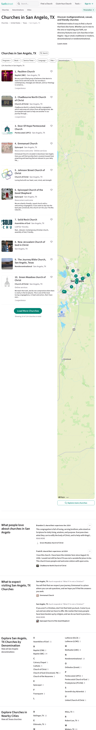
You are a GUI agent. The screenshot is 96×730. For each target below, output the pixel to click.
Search (45, 53)
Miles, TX (68, 711)
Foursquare (38, 693)
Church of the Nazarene (43, 676)
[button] (90, 525)
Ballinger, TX (38, 715)
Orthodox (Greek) (72, 667)
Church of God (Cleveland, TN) (46, 672)
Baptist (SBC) (38, 653)
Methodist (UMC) (72, 649)
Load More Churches (28, 311)
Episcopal (37, 684)
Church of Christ (40, 669)
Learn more (62, 43)
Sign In (88, 3)
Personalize (88, 10)
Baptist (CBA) (38, 650)
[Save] (51, 71)
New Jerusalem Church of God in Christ (28, 246)
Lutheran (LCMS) (72, 641)
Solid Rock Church (28, 226)
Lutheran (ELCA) (71, 637)
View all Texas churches (11, 719)
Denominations (18, 10)
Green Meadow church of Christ (28, 289)
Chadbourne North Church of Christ (28, 107)
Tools (77, 3)
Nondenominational (73, 658)
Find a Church (46, 3)
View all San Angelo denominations (9, 650)
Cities (29, 10)
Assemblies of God (41, 641)
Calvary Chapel (39, 662)
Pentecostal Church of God (76, 679)
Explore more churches (77, 502)
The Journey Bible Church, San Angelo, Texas (28, 263)
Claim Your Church (63, 3)
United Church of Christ (74, 700)
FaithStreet (7, 4)
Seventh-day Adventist (74, 691)
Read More (40, 538)
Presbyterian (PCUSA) (74, 682)
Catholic (36, 665)
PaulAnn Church (28, 79)
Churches (5, 10)
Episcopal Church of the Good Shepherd (28, 200)
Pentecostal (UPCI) (73, 675)
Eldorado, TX (38, 724)
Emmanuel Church (28, 152)
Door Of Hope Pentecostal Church (28, 130)
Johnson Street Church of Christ (28, 175)
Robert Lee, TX (71, 720)
